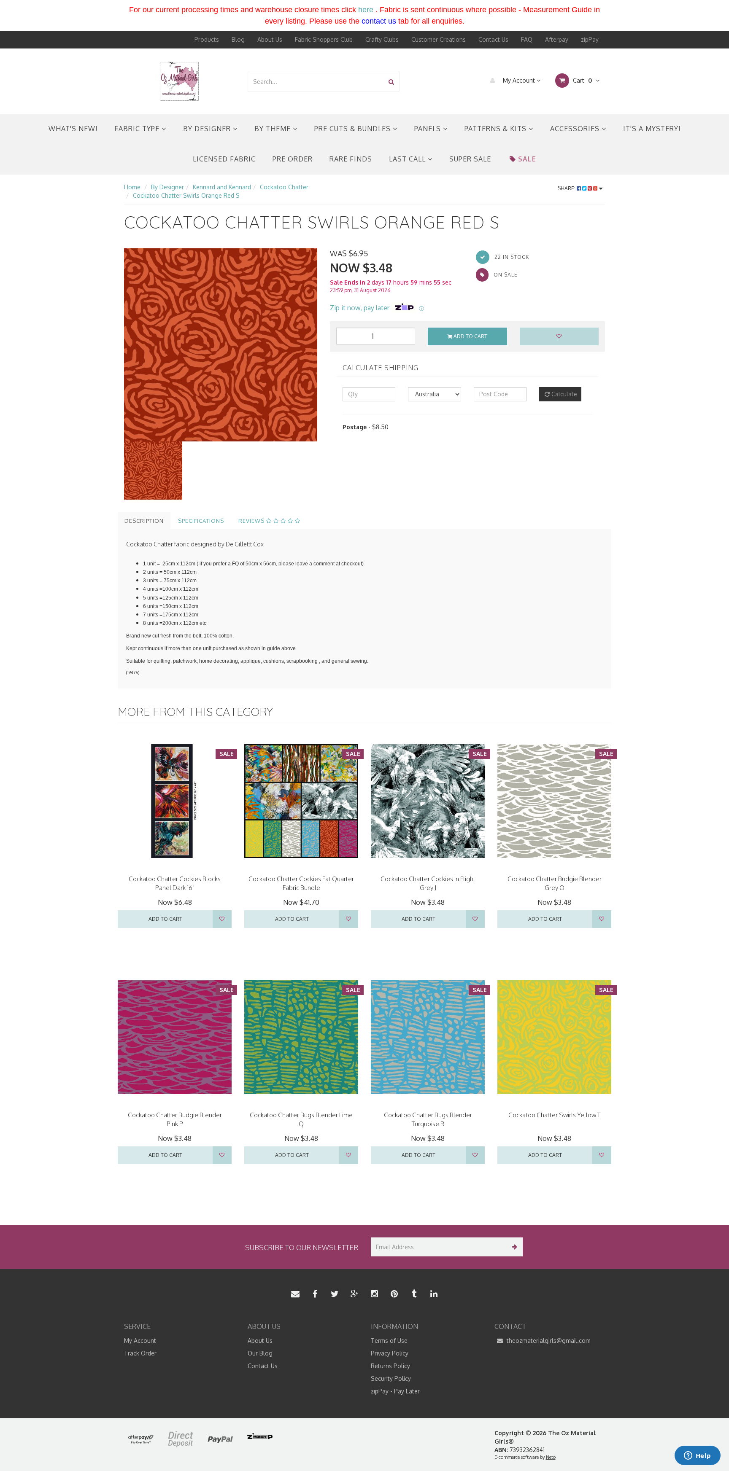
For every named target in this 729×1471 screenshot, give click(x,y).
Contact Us (493, 39)
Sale (527, 159)
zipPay (590, 39)
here (365, 9)
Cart (581, 80)
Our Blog (260, 1353)
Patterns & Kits (496, 128)
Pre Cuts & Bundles (353, 128)
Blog (238, 39)
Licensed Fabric (224, 159)
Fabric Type (138, 128)
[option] (220, 344)
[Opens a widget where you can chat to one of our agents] (697, 1456)
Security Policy (391, 1378)
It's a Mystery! (651, 128)
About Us (269, 39)
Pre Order (293, 159)
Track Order (140, 1353)
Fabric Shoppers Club (324, 39)
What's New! (73, 128)
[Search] (391, 81)
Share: (567, 188)
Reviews (252, 520)
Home (132, 187)
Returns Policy (390, 1365)
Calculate (563, 394)
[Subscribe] (513, 1246)
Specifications (201, 520)
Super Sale (470, 159)
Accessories (576, 128)
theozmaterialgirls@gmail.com (548, 1340)
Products (206, 39)
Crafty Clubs (382, 39)
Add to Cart (469, 336)
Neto (551, 1457)
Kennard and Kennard (222, 187)
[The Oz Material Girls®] (179, 80)
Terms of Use (389, 1340)
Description (144, 520)
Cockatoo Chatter (284, 187)
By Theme (273, 128)
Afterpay (556, 39)
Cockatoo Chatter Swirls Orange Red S (186, 195)
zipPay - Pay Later (395, 1391)
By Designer (208, 128)
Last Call (408, 159)
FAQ (526, 39)
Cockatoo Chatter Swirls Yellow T (554, 1115)
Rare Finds (350, 159)
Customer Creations (438, 39)
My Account (519, 80)
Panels (428, 128)
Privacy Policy (389, 1353)
